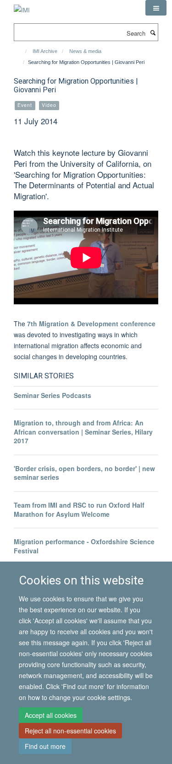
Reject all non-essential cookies (70, 730)
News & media (85, 51)
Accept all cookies (51, 715)
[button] (155, 8)
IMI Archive (45, 51)
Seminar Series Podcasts (52, 395)
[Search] (153, 32)
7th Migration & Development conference (91, 323)
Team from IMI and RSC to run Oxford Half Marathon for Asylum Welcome (79, 509)
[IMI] (22, 6)
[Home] (22, 51)
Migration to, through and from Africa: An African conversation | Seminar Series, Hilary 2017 (83, 431)
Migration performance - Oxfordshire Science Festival (84, 546)
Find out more (45, 746)
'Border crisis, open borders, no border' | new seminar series (84, 473)
